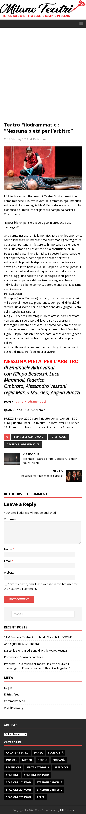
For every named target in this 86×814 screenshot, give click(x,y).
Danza (38, 752)
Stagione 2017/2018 (18, 789)
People (42, 760)
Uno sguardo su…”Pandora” (22, 644)
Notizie (27, 760)
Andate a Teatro (17, 752)
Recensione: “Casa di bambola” (24, 657)
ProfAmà (59, 760)
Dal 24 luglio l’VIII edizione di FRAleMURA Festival (35, 650)
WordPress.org (13, 707)
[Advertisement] (43, 77)
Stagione (12, 775)
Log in (8, 688)
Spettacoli (61, 767)
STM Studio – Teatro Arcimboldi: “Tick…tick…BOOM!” (38, 637)
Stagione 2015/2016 (18, 782)
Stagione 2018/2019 (49, 789)
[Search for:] (43, 614)
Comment (10, 519)
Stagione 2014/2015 (36, 775)
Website (9, 572)
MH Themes (67, 810)
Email (8, 561)
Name (8, 549)
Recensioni (13, 767)
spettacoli (58, 437)
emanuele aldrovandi (29, 437)
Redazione (39, 139)
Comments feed (14, 701)
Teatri (41, 797)
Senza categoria (37, 767)
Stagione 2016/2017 (49, 782)
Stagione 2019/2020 (18, 797)
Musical (11, 760)
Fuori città (55, 752)
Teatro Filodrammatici (30, 401)
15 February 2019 (17, 139)
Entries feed (11, 694)
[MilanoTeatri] (43, 17)
